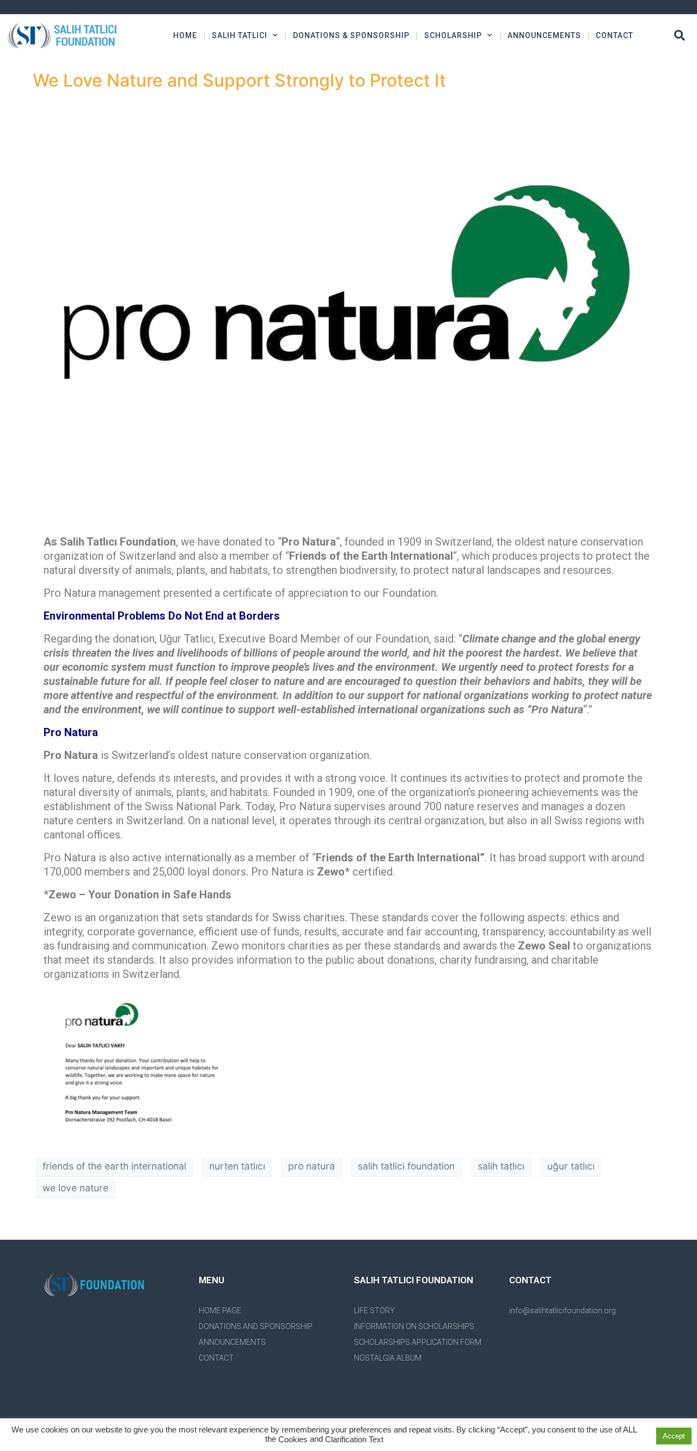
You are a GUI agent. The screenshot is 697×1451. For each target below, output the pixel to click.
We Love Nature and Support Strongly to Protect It (239, 80)
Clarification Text (354, 1439)
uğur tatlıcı (571, 1166)
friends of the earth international (114, 1166)
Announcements (544, 35)
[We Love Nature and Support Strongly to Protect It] (348, 309)
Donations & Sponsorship (351, 35)
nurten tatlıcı (237, 1166)
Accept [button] (674, 1436)
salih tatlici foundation (406, 1166)
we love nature (75, 1187)
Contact (614, 35)
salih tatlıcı (501, 1166)
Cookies (293, 1439)
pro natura (311, 1166)
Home (185, 35)
